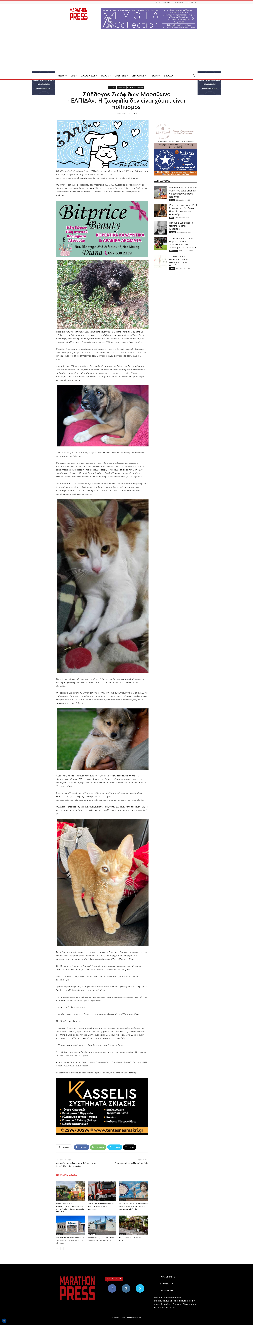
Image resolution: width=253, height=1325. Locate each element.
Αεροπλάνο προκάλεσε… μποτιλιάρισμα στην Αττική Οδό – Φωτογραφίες (76, 1164)
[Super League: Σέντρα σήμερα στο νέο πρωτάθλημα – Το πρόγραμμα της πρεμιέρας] (160, 243)
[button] (149, 18)
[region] (149, 18)
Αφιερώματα (121, 87)
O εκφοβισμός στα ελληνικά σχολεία (131, 1163)
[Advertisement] (126, 52)
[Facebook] (188, 2)
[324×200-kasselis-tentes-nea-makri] (102, 1106)
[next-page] (62, 1248)
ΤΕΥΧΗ (154, 76)
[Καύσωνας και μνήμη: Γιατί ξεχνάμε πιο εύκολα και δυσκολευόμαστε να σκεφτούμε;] (160, 210)
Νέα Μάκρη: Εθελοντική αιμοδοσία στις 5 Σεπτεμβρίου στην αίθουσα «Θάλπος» (70, 1240)
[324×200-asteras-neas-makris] (175, 162)
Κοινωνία (140, 87)
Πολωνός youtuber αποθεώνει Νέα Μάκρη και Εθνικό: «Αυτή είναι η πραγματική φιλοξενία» (133, 1206)
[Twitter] (195, 2)
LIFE (72, 76)
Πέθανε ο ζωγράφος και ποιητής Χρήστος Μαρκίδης (181, 226)
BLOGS (105, 76)
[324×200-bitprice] (102, 229)
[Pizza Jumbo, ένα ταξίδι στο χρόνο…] (133, 1225)
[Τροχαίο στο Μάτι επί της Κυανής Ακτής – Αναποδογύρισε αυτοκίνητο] (102, 1191)
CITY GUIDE (138, 76)
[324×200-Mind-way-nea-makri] (175, 136)
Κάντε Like (112, 1285)
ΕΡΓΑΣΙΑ (168, 76)
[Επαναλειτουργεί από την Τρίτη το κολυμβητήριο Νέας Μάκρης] (102, 1225)
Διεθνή (172, 268)
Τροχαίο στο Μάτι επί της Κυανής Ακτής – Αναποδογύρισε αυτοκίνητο (101, 1206)
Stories (172, 200)
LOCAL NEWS (88, 76)
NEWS (61, 76)
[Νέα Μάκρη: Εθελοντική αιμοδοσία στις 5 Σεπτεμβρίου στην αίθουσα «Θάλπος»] (70, 1225)
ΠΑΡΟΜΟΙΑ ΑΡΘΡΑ (66, 1175)
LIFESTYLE (120, 76)
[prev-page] (57, 1248)
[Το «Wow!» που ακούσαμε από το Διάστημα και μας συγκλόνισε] (160, 261)
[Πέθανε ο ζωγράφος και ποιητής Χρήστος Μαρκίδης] (160, 228)
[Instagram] (192, 2)
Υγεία (171, 217)
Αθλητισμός (92, 1234)
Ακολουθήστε (126, 1285)
